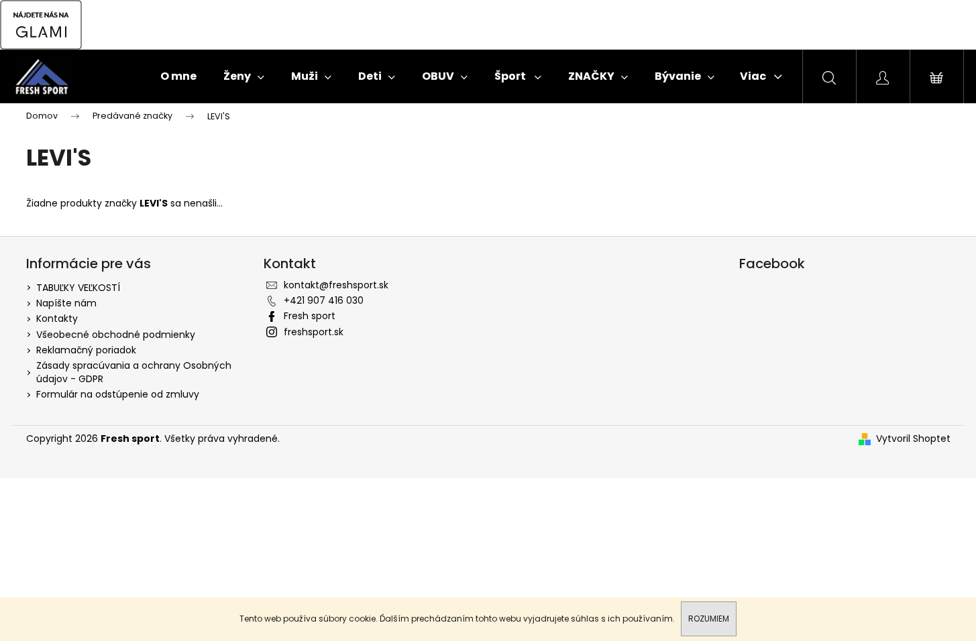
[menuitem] (178, 76)
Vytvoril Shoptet (913, 438)
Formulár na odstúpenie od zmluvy (117, 394)
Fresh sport (309, 316)
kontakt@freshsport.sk (336, 285)
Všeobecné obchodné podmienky (115, 334)
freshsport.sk (313, 332)
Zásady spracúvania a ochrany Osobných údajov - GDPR (133, 372)
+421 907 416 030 (324, 300)
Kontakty (57, 318)
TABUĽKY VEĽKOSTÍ (78, 287)
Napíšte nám (66, 303)
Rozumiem (708, 618)
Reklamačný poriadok (86, 350)
